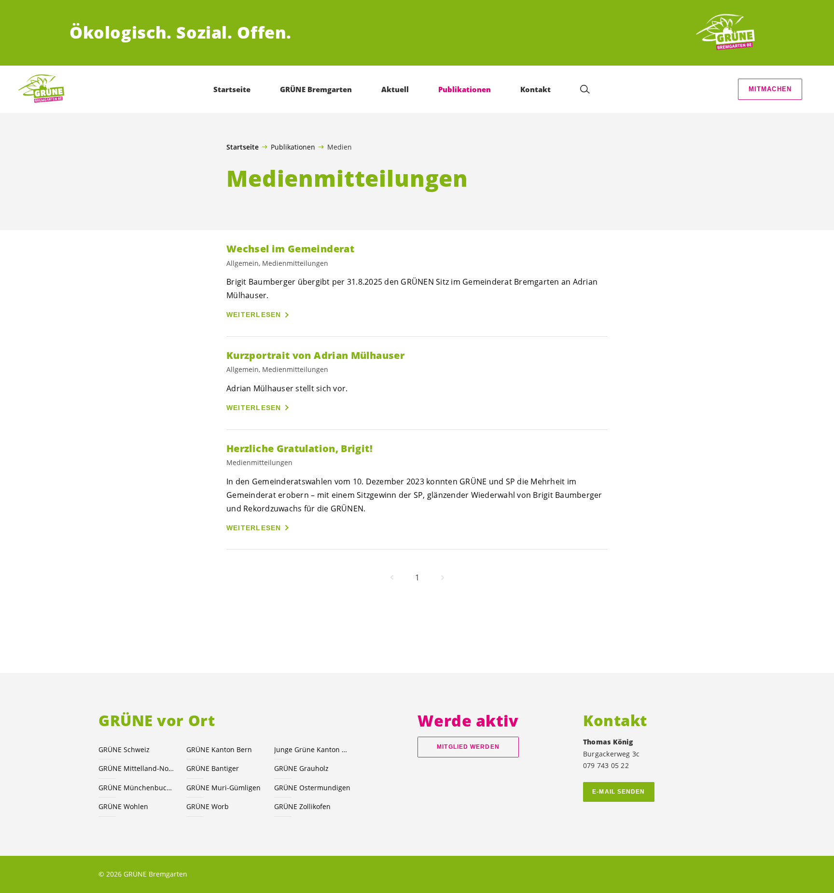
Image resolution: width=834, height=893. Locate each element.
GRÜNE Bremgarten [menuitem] (316, 89)
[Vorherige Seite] (392, 577)
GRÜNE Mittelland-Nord (136, 768)
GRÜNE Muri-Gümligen (223, 787)
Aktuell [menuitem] (395, 89)
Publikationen (293, 147)
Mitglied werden (468, 746)
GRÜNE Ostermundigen (312, 787)
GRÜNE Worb (207, 806)
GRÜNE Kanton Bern (219, 749)
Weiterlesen (253, 314)
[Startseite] (728, 33)
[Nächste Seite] (442, 577)
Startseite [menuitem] (231, 89)
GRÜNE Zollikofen (302, 806)
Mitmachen (770, 89)
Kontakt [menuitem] (535, 89)
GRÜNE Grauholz (301, 768)
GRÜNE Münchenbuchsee (136, 787)
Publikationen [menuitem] (464, 89)
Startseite (242, 147)
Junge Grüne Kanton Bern (312, 749)
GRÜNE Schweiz (124, 749)
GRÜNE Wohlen (123, 806)
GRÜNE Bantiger (212, 768)
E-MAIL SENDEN (618, 791)
